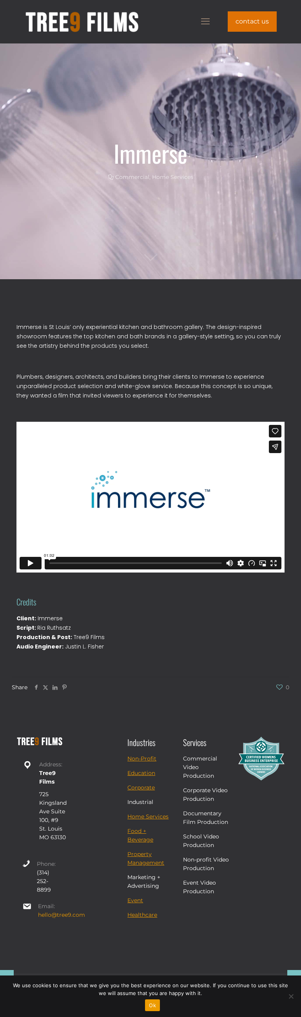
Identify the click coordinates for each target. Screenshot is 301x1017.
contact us (252, 21)
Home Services (172, 177)
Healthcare (142, 914)
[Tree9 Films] (82, 21)
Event (135, 900)
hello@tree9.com (61, 914)
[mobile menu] (205, 21)
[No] (291, 996)
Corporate (141, 787)
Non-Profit (141, 758)
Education (141, 773)
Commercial (132, 177)
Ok (152, 1005)
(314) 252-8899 (44, 881)
